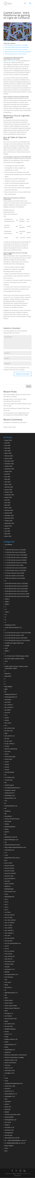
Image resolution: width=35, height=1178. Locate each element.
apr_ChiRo (7, 702)
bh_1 (6, 725)
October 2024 (8, 492)
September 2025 (9, 469)
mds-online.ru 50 (9, 961)
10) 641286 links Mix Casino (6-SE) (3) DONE (17, 596)
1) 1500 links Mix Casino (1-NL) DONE (15, 550)
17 (5, 622)
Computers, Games (10, 790)
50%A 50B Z (8, 676)
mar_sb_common (9, 951)
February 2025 (9, 487)
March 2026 (8, 453)
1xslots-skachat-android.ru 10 (13, 627)
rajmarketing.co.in (10, 1049)
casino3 (7, 767)
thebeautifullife (9, 1117)
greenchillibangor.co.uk (11, 839)
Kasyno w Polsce (9, 883)
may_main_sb (8, 959)
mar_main (7, 935)
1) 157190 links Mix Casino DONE (14, 565)
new (6, 979)
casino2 (7, 764)
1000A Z (7, 601)
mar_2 (6, 899)
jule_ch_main (8, 863)
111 (6, 609)
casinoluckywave (9, 772)
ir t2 (6, 852)
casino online (8, 759)
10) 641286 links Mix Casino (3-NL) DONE (16, 588)
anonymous (8, 699)
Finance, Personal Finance (12, 819)
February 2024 (9, 510)
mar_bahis (8, 912)
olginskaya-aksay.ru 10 (11, 992)
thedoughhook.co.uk (10, 1119)
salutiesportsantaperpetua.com (14, 1083)
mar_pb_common (9, 938)
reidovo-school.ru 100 (11, 1060)
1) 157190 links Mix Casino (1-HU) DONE (16, 557)
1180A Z (7, 612)
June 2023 (7, 531)
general (7, 832)
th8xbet (7, 1112)
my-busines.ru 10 (10, 969)
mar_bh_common (9, 915)
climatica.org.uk (9, 785)
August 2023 (8, 526)
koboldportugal (9, 889)
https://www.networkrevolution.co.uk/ (15, 847)
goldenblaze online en (11, 837)
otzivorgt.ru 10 (9, 1013)
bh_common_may (10, 728)
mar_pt (7, 948)
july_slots (7, 881)
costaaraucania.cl (10, 793)
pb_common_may (10, 1023)
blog (6, 733)
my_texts (7, 966)
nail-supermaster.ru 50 (11, 974)
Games (7, 829)
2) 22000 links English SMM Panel (14, 643)
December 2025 (9, 461)
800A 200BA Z (8, 686)
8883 (6, 689)
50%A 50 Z (8, 673)
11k (6, 614)
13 (5, 617)
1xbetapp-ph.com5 (10, 625)
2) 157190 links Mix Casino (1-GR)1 (14, 635)
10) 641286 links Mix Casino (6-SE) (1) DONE (17, 594)
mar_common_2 (9, 930)
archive (7, 717)
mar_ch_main (8, 925)
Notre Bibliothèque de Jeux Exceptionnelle (17, 47)
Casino (6, 754)
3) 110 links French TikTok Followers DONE (17, 656)
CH (5, 775)
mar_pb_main (8, 941)
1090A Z (7, 604)
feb (6, 813)
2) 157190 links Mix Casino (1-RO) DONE (16, 638)
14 (5, 619)
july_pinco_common (10, 873)
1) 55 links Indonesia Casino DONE (14, 573)
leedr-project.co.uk (10, 891)
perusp (7, 1031)
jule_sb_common (9, 868)
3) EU (6, 661)
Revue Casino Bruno (10, 1062)
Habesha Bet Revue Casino (12, 845)
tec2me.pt (7, 1109)
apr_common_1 (9, 704)
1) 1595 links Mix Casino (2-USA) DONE (15, 568)
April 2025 (7, 482)
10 (5, 581)
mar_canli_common (10, 920)
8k (5, 692)
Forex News (8, 821)
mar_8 (6, 907)
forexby (7, 824)
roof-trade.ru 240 (9, 1070)
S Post (6, 1081)
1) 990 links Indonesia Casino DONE (15, 578)
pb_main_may (8, 1026)
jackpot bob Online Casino (12, 857)
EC (5, 803)
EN (5, 808)
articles (7, 720)
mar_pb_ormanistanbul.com (13, 943)
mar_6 (6, 902)
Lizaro (6, 894)
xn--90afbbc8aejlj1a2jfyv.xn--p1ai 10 (15, 1143)
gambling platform (10, 826)
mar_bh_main (8, 917)
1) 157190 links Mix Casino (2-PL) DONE (16, 562)
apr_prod (7, 712)
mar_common (8, 928)
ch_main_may (8, 780)
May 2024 (7, 505)
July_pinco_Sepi (9, 876)
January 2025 (8, 489)
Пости (6, 1148)
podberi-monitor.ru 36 (11, 1039)
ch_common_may (9, 777)
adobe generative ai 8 (11, 697)
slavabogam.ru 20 (10, 1096)
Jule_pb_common (9, 865)
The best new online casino (12, 1114)
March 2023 (8, 536)
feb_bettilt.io (8, 816)
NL (5, 990)
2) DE (6, 648)
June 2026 (7, 445)
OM (6, 995)
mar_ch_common (9, 922)
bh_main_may (8, 730)
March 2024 (8, 507)
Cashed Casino (11, 60)
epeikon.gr (8, 811)
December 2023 (9, 515)
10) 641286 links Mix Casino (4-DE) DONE (16, 591)
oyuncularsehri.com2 (11, 1018)
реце (6, 1151)
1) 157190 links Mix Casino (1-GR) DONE (16, 555)
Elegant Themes (17, 1173)
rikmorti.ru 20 (8, 1068)
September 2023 (9, 523)
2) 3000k (7, 645)
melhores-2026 (9, 964)
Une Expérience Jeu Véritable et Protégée (16, 45)
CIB (6, 782)
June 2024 (7, 502)
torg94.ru (7, 1125)
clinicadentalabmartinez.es (12, 788)
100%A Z (7, 599)
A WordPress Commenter (10, 422)
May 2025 (7, 479)
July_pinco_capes (9, 870)
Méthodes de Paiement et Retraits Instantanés (18, 51)
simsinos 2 (8, 1088)
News (6, 985)
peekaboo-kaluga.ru (10, 1029)
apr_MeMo (8, 710)
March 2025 (8, 484)
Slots (6, 1099)
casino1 (7, 762)
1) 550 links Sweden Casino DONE (14, 575)
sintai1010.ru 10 (9, 1091)
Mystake (7, 972)
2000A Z (7, 651)
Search (29, 386)
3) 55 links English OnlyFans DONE (14, 658)
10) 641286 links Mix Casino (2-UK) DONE (16, 586)
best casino (8, 723)
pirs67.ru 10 (8, 1034)
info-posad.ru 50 (9, 850)
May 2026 (7, 448)
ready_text (8, 1052)
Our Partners (8, 1016)
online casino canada (11, 1005)
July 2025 (7, 474)
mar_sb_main (8, 953)
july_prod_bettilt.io (10, 878)
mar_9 (6, 909)
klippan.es (8, 886)
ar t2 (6, 715)
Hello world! (23, 422)
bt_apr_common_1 (10, 743)
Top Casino (8, 1122)
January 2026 (8, 458)
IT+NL (6, 855)
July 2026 (7, 443)
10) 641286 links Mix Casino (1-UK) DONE (16, 583)
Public (6, 1047)
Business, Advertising (11, 749)
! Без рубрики (8, 544)
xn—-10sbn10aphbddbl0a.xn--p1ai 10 (15, 1140)
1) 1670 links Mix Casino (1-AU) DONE (15, 570)
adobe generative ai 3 (11, 694)
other (6, 1011)
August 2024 (8, 497)
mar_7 (6, 904)
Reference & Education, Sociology (14, 1057)
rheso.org (7, 1065)
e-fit (6, 800)
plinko (6, 1036)
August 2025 (8, 471)
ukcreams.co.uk (9, 1130)
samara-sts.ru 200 (10, 1086)
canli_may (7, 751)
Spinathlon (8, 1101)
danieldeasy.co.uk (10, 795)
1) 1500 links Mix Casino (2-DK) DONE (15, 552)
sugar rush (8, 1107)
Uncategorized (9, 1132)
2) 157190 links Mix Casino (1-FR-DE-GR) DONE (18, 632)
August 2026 (8, 440)
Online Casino (9, 1000)
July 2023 (7, 528)
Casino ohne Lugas (10, 756)
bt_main (7, 746)
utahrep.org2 (8, 1135)
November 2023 (9, 518)
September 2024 (9, 495)
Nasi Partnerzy (9, 977)
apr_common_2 (9, 707)
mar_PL (7, 946)
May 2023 (7, 533)
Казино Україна (9, 1145)
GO (5, 834)
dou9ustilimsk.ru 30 (10, 798)
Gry (6, 842)
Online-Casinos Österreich (12, 1008)
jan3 (6, 860)
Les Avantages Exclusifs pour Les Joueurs (16, 49)
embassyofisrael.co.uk (11, 806)
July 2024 (7, 500)
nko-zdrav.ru (8, 987)
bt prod (7, 738)
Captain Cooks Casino (9, 427)
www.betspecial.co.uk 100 (12, 1138)
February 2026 (9, 456)
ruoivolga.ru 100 (9, 1073)
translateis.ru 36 (9, 1127)
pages (6, 1021)
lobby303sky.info (9, 896)
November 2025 (9, 463)
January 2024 (8, 513)
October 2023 (8, 520)
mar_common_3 (9, 933)
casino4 (7, 769)
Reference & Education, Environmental (16, 1055)
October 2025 (8, 466)
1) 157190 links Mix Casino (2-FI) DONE (15, 560)
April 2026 (7, 450)
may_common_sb (9, 956)
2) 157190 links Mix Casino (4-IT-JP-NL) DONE (17, 640)
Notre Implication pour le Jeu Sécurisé (15, 54)
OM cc (6, 998)
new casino (8, 982)
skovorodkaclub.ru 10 (11, 1094)
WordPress (17, 1175)
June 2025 (7, 476)
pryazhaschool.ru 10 (10, 1044)
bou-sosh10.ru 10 (10, 736)
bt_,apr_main (8, 741)
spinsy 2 (7, 1104)
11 (5, 607)
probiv (6, 1042)
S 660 (6, 1078)
